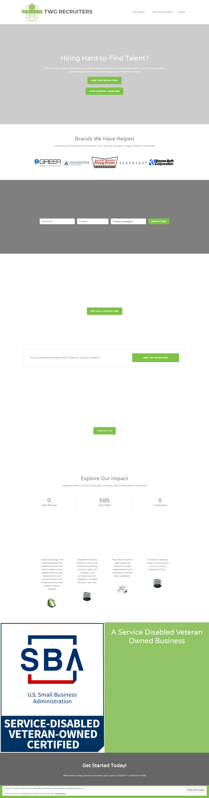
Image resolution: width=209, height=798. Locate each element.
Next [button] (178, 161)
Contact (181, 12)
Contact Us (104, 430)
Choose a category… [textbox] (124, 221)
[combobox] (128, 221)
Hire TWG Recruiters (162, 12)
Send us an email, (93, 775)
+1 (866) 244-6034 (142, 422)
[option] (48, 161)
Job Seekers (139, 12)
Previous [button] (31, 161)
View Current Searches (104, 91)
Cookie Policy (60, 793)
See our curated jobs (105, 311)
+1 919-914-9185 (136, 775)
